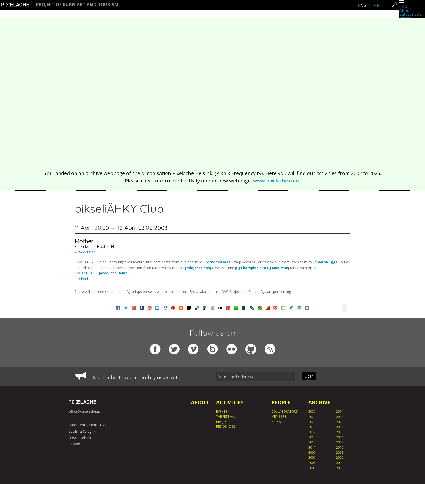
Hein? (122, 273)
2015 (311, 437)
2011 (311, 447)
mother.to (83, 278)
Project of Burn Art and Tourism (77, 4)
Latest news (410, 14)
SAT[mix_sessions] (194, 267)
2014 (339, 437)
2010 (339, 447)
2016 (339, 432)
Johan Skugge (325, 262)
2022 (339, 416)
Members (279, 416)
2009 (311, 452)
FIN (377, 5)
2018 (339, 426)
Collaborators (285, 411)
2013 (311, 442)
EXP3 (92, 273)
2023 (311, 416)
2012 (339, 442)
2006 (339, 457)
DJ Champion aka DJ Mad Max (262, 267)
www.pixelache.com (276, 180)
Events (221, 411)
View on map (85, 252)
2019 (311, 426)
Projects (223, 421)
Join (309, 376)
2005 (311, 462)
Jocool (104, 273)
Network (279, 421)
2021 (311, 422)
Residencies (225, 426)
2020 (339, 422)
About (405, 10)
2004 (339, 462)
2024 (339, 411)
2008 (339, 452)
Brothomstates (217, 262)
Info (403, 6)
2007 (311, 457)
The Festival (226, 416)
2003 (311, 468)
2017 (311, 432)
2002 (339, 468)
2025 (311, 411)
